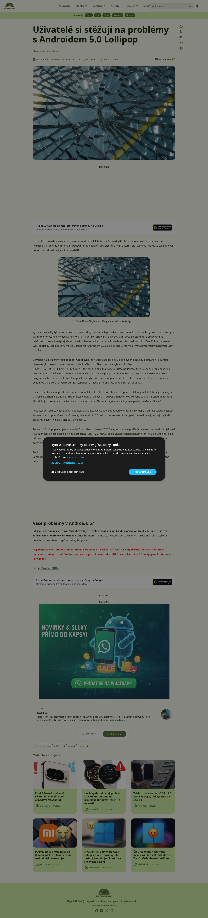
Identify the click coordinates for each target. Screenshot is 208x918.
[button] (104, 462)
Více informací (76, 457)
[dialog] (104, 459)
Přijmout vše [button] (143, 471)
